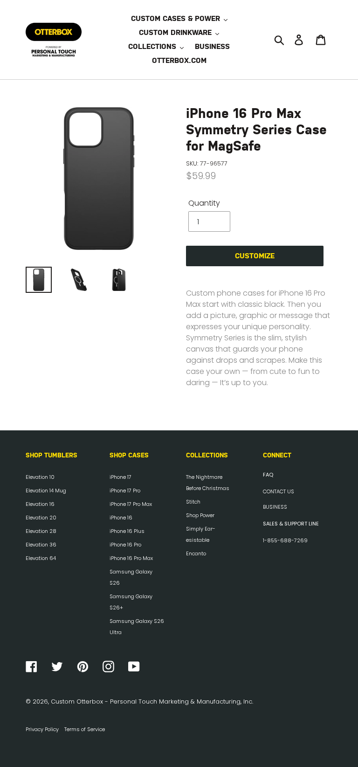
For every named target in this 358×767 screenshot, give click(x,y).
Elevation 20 (41, 517)
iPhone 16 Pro (125, 544)
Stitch (193, 501)
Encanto (196, 553)
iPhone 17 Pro (125, 490)
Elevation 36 (41, 544)
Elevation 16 (40, 504)
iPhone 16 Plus (127, 531)
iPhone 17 (120, 477)
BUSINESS (275, 507)
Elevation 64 (41, 558)
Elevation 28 (41, 531)
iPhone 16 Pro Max (131, 558)
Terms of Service (84, 729)
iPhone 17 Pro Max (131, 504)
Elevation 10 (40, 477)
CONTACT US (278, 491)
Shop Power (200, 515)
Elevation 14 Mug (46, 490)
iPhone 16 (121, 517)
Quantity (204, 203)
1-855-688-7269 (285, 540)
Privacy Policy (42, 729)
